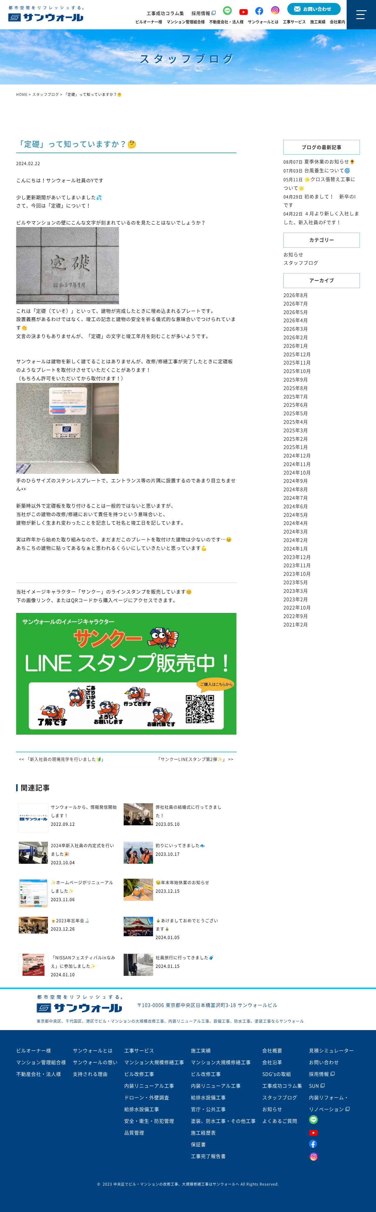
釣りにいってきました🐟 (180, 846)
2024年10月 (297, 472)
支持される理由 (90, 1074)
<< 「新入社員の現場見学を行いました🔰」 (62, 759)
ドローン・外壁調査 (146, 1097)
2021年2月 (295, 624)
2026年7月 (295, 303)
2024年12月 (297, 455)
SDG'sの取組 (276, 1074)
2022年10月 (297, 607)
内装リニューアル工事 (149, 1085)
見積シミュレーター (331, 1050)
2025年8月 (295, 388)
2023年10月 (297, 574)
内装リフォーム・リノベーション (329, 1103)
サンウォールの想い (95, 1062)
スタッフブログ (300, 263)
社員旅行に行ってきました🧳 (185, 958)
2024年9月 (295, 481)
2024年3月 (295, 531)
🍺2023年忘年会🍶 (70, 921)
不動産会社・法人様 (226, 22)
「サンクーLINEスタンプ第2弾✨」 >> (195, 759)
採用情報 (202, 13)
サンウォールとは (263, 22)
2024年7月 (295, 498)
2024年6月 (295, 506)
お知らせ (293, 254)
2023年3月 (295, 591)
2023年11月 (297, 565)
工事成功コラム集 (165, 13)
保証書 (198, 1144)
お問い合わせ (324, 1062)
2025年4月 (295, 422)
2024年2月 (295, 540)
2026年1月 (295, 346)
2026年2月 (295, 337)
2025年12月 (297, 354)
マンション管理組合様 (186, 22)
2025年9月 (295, 379)
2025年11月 (297, 362)
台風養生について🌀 (327, 170)
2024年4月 (295, 523)
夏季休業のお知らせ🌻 (329, 161)
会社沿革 (272, 1062)
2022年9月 (295, 616)
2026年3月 (295, 329)
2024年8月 (295, 489)
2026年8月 (295, 295)
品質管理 (134, 1132)
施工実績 (317, 22)
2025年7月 (295, 396)
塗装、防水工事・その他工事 (223, 1121)
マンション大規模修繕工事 (154, 1062)
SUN (314, 1085)
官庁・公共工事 (208, 1109)
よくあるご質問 (279, 1121)
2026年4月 (295, 320)
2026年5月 (295, 312)
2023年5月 (295, 582)
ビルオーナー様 (148, 22)
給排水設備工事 (141, 1109)
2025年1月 (295, 447)
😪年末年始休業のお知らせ (182, 882)
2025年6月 (295, 405)
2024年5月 (295, 515)
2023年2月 (295, 599)
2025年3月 (295, 430)
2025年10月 (297, 371)
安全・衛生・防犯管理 (149, 1121)
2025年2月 (295, 439)
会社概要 (272, 1050)
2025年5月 (295, 413)
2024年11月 (297, 464)
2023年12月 (297, 557)
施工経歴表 (203, 1132)
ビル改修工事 (139, 1074)
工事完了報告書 (208, 1156)
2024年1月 (295, 548)
